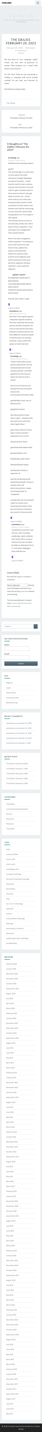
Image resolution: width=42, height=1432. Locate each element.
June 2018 (10, 1349)
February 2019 (11, 1310)
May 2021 (9, 1176)
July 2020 (9, 1226)
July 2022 (9, 1107)
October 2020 (11, 1211)
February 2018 (11, 1369)
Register (9, 683)
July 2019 (9, 1285)
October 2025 (11, 983)
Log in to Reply (14, 308)
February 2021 (11, 1191)
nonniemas (30, 48)
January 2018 (11, 1374)
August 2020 (10, 1221)
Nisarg (21, 1429)
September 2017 (12, 1394)
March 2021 (10, 1186)
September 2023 (12, 1038)
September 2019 (12, 1275)
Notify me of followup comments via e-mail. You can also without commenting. (20, 590)
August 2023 (10, 1043)
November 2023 (12, 1028)
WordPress (29, 1426)
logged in (20, 576)
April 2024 (10, 1003)
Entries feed (10, 693)
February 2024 (11, 1013)
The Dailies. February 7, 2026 (17, 768)
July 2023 (9, 1048)
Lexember (10, 909)
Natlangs (9, 923)
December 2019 (12, 1260)
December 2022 (12, 1082)
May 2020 (9, 1236)
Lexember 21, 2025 (24, 733)
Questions (10, 933)
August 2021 (10, 1161)
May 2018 (9, 1354)
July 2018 (9, 1344)
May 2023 (9, 1058)
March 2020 (10, 1245)
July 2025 (9, 998)
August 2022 (10, 1102)
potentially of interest (15, 928)
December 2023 (12, 1023)
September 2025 (12, 988)
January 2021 (11, 1196)
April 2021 (10, 1181)
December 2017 (12, 1379)
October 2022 (11, 1092)
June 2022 (10, 1112)
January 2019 (11, 1315)
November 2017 (12, 1384)
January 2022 (11, 1137)
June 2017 (10, 1409)
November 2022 (12, 1087)
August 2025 (10, 993)
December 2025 (12, 974)
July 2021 (9, 1166)
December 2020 (12, 1201)
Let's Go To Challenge (14, 904)
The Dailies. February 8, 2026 (17, 763)
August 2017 (10, 1399)
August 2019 (10, 1280)
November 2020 (12, 1206)
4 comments (21, 50)
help (8, 899)
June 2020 (10, 1231)
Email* (7, 654)
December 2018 (12, 1320)
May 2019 (9, 1295)
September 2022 (12, 1097)
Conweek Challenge (13, 874)
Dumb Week (10, 889)
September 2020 (12, 1216)
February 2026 (11, 964)
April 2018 (10, 1359)
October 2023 (11, 1033)
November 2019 (12, 1265)
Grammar (10, 894)
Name (6, 645)
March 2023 (10, 1068)
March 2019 (10, 1305)
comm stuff (10, 859)
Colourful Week (12, 854)
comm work (10, 864)
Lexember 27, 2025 (24, 723)
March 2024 (10, 1008)
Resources (10, 819)
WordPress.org (11, 702)
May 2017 (9, 1414)
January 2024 (11, 1018)
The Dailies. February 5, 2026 (17, 778)
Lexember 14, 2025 (24, 738)
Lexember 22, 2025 (24, 728)
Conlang (7, 2)
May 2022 (9, 1117)
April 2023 (10, 1063)
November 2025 (12, 979)
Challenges (10, 804)
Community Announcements (17, 809)
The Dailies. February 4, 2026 (17, 783)
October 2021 (11, 1152)
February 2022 (11, 1132)
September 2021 (12, 1156)
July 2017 (9, 1404)
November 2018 (12, 1324)
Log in (8, 688)
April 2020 (10, 1240)
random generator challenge (17, 938)
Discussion (10, 884)
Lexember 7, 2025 (24, 743)
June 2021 (10, 1171)
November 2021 (12, 1147)
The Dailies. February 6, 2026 (17, 773)
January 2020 (11, 1255)
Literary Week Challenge (15, 918)
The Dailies (10, 103)
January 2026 (11, 969)
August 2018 (10, 1339)
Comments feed (12, 698)
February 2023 (11, 1072)
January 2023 (11, 1077)
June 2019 (10, 1290)
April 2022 (10, 1122)
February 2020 (11, 1250)
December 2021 (12, 1142)
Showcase (10, 824)
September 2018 (12, 1334)
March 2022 (10, 1127)
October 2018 (11, 1330)
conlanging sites (12, 869)
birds (8, 849)
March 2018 (10, 1364)
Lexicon (9, 913)
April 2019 (10, 1300)
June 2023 (10, 1053)
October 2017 (11, 1389)
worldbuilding (11, 943)
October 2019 (11, 1270)
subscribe (24, 591)
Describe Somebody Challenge (17, 879)
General (9, 814)
